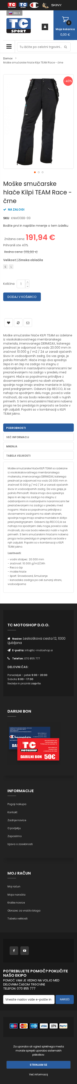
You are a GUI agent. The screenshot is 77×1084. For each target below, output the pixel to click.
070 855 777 (32, 658)
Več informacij (17, 437)
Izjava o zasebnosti (20, 844)
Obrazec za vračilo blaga (23, 910)
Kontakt (12, 812)
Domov (8, 58)
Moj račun (13, 886)
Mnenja (11, 446)
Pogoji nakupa (16, 804)
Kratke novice (16, 902)
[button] (35, 172)
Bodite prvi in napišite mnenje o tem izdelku (35, 225)
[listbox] (25, 267)
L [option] (11, 267)
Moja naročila (16, 894)
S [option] (5, 267)
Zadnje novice (16, 820)
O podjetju (14, 828)
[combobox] (44, 46)
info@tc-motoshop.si (39, 650)
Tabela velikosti (17, 918)
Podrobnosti (16, 428)
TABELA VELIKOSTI (18, 455)
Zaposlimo (14, 836)
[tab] (38, 427)
